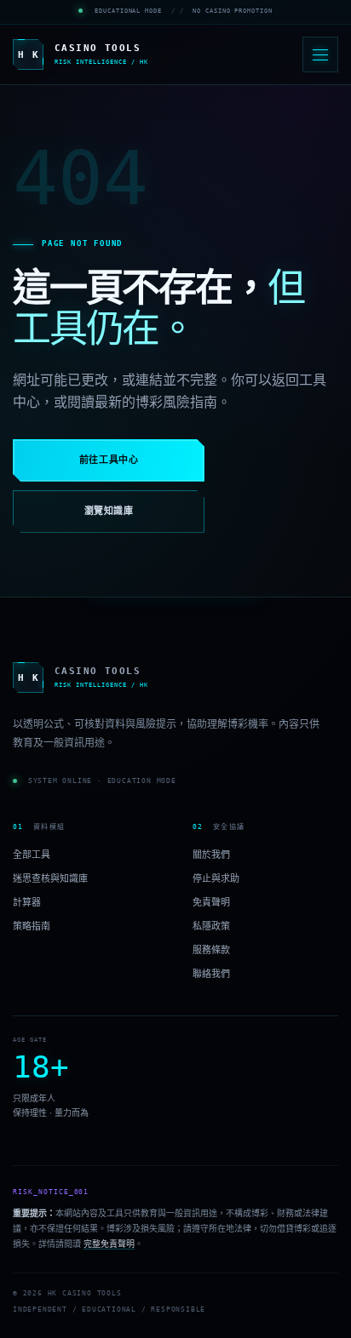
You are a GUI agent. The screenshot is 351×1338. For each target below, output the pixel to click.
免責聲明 (211, 902)
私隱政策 (211, 926)
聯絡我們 (211, 974)
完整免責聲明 (109, 1243)
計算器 (27, 902)
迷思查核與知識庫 (50, 878)
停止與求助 (216, 878)
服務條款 (211, 950)
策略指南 (31, 926)
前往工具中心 (108, 460)
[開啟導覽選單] (320, 54)
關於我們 (211, 854)
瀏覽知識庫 (109, 511)
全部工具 (31, 854)
